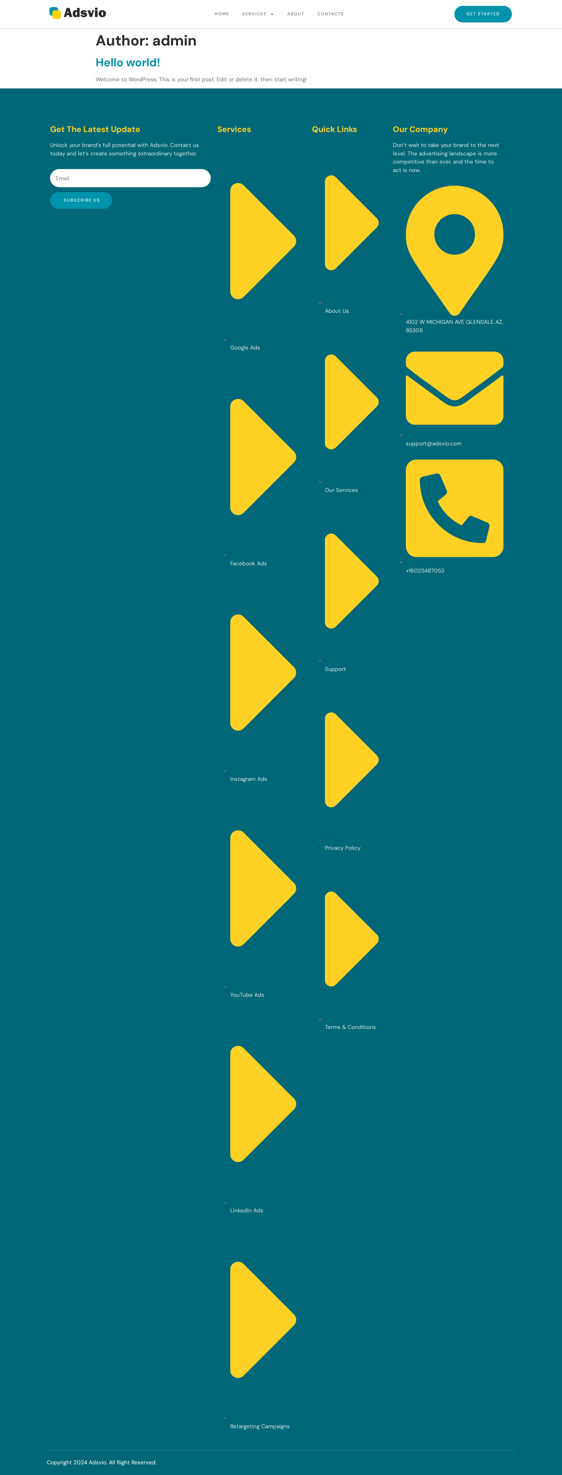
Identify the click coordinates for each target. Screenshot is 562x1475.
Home (222, 14)
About (295, 14)
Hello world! (128, 62)
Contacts (330, 14)
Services (254, 14)
